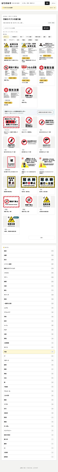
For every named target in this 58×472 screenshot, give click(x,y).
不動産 (24, 40)
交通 (18, 40)
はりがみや (6, 3)
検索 (47, 3)
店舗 (44, 36)
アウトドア (12, 40)
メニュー (54, 3)
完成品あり (15, 36)
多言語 (37, 40)
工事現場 (30, 40)
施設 (49, 36)
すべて (6, 36)
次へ (41, 237)
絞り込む (46, 28)
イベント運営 (29, 36)
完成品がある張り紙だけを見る (45, 112)
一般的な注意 (38, 36)
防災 (22, 36)
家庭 (5, 40)
